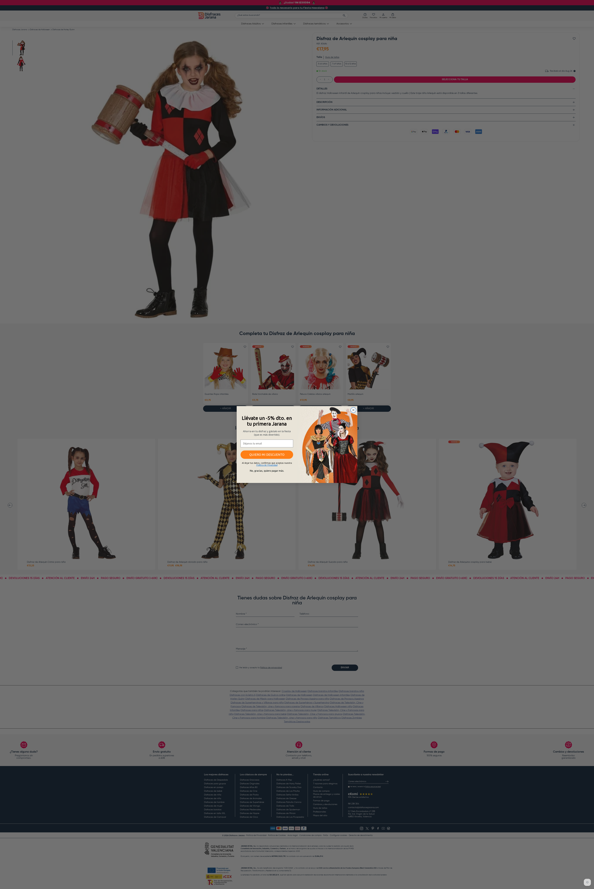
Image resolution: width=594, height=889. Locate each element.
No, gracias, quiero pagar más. (267, 470)
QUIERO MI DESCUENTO (266, 454)
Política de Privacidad (267, 465)
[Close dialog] (353, 410)
